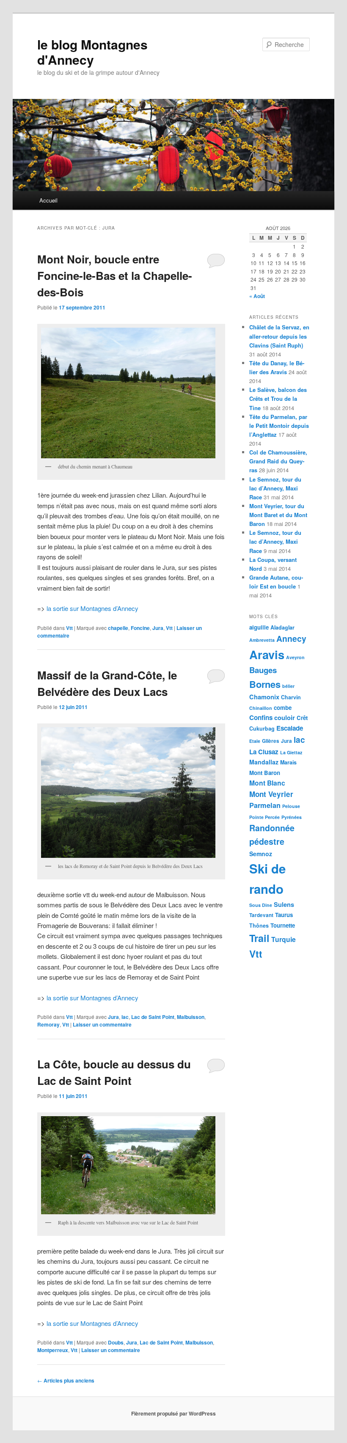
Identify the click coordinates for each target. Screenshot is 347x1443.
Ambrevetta (262, 640)
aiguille (259, 627)
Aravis (266, 654)
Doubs (116, 1342)
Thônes (259, 925)
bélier (288, 686)
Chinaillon (260, 708)
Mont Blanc (267, 783)
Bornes (265, 684)
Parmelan (265, 805)
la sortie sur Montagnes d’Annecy (92, 608)
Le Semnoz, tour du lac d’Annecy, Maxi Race (275, 488)
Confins (261, 717)
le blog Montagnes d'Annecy (92, 51)
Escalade (289, 728)
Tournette (282, 925)
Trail (259, 938)
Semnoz (260, 853)
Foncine (140, 628)
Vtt (69, 628)
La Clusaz (263, 751)
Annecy (291, 638)
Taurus (284, 915)
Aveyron (295, 657)
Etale (254, 741)
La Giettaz (291, 752)
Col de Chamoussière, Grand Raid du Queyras (278, 461)
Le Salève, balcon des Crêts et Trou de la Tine (278, 398)
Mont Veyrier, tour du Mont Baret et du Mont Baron (278, 515)
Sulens (284, 904)
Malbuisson (190, 1017)
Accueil (48, 200)
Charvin (291, 697)
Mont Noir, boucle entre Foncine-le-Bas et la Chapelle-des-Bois (114, 275)
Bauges (263, 670)
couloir (284, 717)
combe (283, 708)
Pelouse (291, 806)
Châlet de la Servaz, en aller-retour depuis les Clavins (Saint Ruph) (279, 336)
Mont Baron (264, 773)
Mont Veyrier (271, 794)
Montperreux (52, 1350)
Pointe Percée (264, 817)
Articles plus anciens (65, 1380)
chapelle (118, 628)
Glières (270, 741)
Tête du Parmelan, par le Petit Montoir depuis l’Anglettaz (279, 425)
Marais (288, 762)
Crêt (302, 718)
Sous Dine (260, 905)
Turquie (283, 939)
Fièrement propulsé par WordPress (173, 1413)
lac (125, 1017)
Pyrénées (291, 817)
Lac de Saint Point (152, 1017)
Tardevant (261, 915)
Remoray (48, 1024)
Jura (157, 628)
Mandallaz (263, 762)
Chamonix (264, 697)
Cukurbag (262, 728)
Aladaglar (282, 627)
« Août (257, 296)
